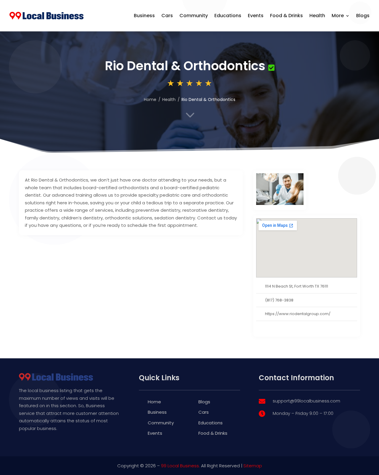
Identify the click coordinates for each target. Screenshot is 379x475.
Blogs (363, 15)
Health (317, 15)
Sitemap (252, 466)
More (338, 15)
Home (154, 402)
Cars (167, 15)
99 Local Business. (180, 466)
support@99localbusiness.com (306, 401)
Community (193, 15)
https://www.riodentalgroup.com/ (297, 314)
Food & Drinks (286, 15)
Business (144, 15)
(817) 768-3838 (279, 300)
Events (256, 15)
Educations (227, 15)
